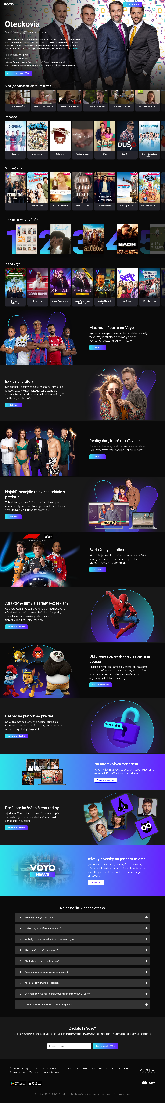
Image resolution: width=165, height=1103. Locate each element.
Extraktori (15, 206)
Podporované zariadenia (53, 1068)
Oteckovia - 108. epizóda (95, 106)
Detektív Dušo (127, 154)
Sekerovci (60, 154)
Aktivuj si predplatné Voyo (18, 73)
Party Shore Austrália (149, 206)
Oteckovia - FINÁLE (17, 106)
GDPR (125, 1068)
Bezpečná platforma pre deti (29, 716)
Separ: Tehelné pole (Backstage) (82, 302)
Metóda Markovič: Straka (105, 302)
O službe (35, 1068)
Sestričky (15, 154)
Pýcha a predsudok (60, 206)
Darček (84, 1068)
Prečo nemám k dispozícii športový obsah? (44, 972)
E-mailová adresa (56, 1046)
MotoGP (94, 562)
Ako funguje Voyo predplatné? (37, 917)
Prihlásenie (154, 4)
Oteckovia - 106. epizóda (148, 106)
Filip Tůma (31, 65)
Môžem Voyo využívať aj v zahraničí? (41, 928)
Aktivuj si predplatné (16, 627)
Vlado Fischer (33, 62)
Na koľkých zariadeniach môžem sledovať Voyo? (47, 939)
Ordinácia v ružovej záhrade (149, 155)
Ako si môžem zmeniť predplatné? (39, 983)
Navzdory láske (38, 206)
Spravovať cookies (51, 1072)
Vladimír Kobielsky (18, 65)
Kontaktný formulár (18, 1072)
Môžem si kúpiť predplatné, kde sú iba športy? (46, 1004)
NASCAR (105, 562)
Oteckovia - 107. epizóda (121, 106)
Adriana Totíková (20, 62)
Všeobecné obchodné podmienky (105, 1068)
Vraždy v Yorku (105, 206)
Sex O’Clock (127, 301)
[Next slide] (160, 101)
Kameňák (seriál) (38, 154)
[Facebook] (141, 1070)
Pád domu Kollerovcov (15, 302)
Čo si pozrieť (72, 1068)
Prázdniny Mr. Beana (127, 206)
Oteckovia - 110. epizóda (43, 106)
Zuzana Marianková (60, 62)
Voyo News (34, 1072)
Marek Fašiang (68, 65)
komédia (17, 32)
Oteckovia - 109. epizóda (69, 106)
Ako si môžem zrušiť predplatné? (39, 950)
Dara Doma (37, 301)
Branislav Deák (43, 65)
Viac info (76, 49)
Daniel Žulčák (55, 65)
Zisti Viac (97, 347)
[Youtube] (153, 1070)
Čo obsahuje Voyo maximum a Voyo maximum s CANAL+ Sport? (55, 994)
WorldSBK (120, 562)
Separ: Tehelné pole (60, 301)
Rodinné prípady (82, 154)
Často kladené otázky (19, 1068)
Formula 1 (119, 559)
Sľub (105, 154)
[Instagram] (147, 1070)
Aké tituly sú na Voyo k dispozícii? (39, 961)
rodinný (8, 32)
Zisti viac (13, 405)
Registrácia (134, 4)
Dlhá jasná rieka (82, 206)
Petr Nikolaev (45, 62)
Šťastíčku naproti (149, 301)
